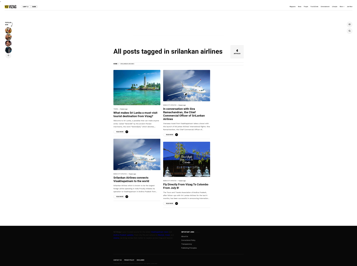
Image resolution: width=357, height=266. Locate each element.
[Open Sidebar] (349, 24)
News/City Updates (169, 105)
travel (167, 235)
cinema (116, 238)
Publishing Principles (189, 248)
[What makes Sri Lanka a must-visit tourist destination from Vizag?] (136, 87)
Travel (115, 109)
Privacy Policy (129, 260)
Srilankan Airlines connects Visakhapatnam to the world (131, 179)
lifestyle (161, 235)
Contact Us (117, 260)
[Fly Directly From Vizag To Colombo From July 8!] (186, 159)
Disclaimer (140, 260)
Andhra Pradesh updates (123, 235)
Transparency (186, 244)
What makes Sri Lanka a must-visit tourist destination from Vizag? (135, 114)
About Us (184, 236)
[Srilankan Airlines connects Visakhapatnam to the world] (136, 154)
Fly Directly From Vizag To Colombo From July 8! (185, 186)
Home (115, 64)
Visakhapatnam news (159, 232)
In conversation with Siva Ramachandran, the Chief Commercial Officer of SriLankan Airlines (184, 114)
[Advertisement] (178, 23)
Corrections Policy (188, 240)
